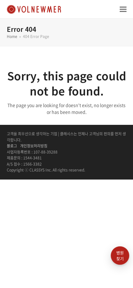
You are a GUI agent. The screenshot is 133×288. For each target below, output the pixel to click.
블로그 (12, 146)
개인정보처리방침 (33, 146)
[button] (123, 9)
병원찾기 (120, 256)
